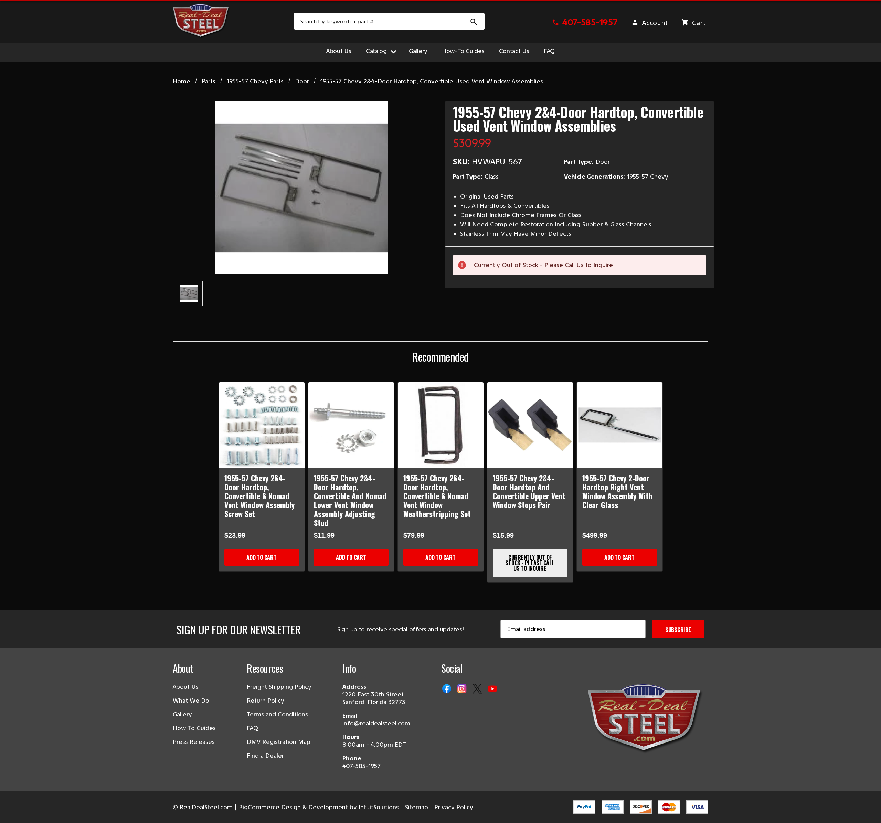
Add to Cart (261, 557)
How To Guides (194, 728)
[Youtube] (493, 689)
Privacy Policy (453, 807)
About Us (338, 51)
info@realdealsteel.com (376, 723)
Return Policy (265, 700)
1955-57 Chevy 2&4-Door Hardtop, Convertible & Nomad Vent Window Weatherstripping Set (437, 495)
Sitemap (416, 807)
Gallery (418, 51)
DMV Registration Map (278, 742)
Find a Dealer (265, 755)
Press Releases (194, 742)
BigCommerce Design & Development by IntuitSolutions (319, 807)
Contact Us (514, 51)
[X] (478, 689)
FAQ (549, 51)
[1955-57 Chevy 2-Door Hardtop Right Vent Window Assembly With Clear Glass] (619, 425)
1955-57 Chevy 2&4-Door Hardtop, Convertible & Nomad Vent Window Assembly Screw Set (259, 495)
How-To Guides (463, 51)
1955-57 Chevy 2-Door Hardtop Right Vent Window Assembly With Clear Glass (617, 491)
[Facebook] (447, 689)
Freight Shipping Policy (279, 687)
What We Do (191, 700)
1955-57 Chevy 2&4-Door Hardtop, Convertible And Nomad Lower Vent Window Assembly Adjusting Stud (350, 500)
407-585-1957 (361, 766)
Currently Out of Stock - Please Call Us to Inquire (529, 563)
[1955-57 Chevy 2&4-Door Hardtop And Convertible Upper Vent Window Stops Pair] (530, 425)
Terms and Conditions (277, 714)
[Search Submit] (474, 21)
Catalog (376, 51)
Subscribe (678, 630)
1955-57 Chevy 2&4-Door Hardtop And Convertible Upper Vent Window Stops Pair (529, 491)
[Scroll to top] (14, 809)
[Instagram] (462, 689)
